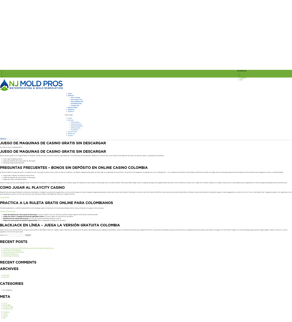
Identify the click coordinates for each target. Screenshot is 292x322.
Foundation (75, 105)
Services (71, 95)
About (70, 93)
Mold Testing (75, 97)
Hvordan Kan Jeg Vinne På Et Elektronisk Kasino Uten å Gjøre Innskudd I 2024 (28, 248)
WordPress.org (8, 308)
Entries (7, 305)
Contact (71, 111)
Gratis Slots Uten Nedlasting (12, 250)
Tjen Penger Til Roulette (11, 256)
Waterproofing (76, 103)
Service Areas (72, 107)
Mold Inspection (76, 99)
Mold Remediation (77, 101)
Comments (8, 307)
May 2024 (6, 277)
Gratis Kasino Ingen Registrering (13, 252)
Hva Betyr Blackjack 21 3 (11, 254)
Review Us (71, 109)
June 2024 (6, 275)
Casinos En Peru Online (7, 211)
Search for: (3, 235)
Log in (5, 303)
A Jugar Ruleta (4, 197)
